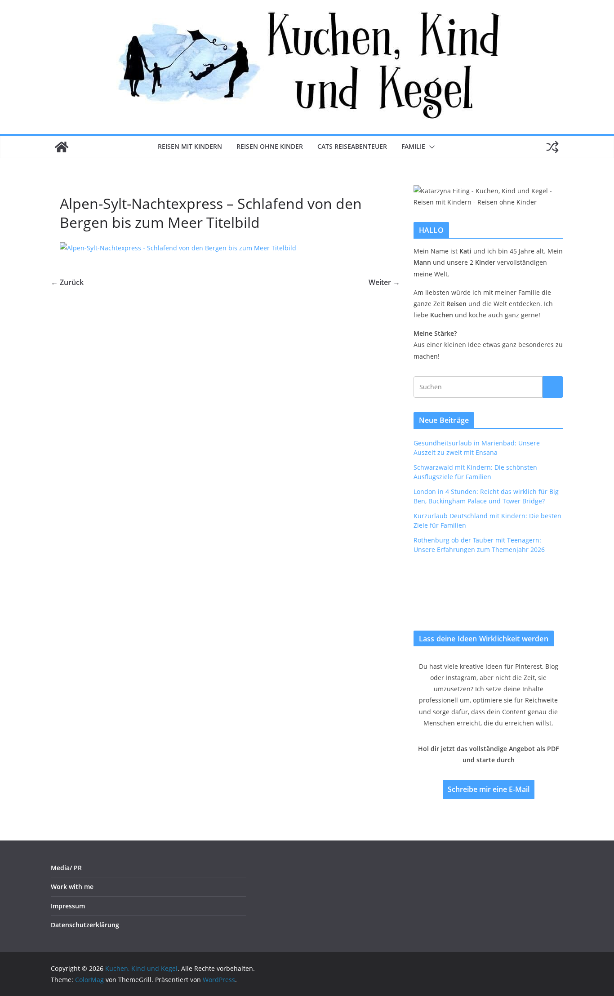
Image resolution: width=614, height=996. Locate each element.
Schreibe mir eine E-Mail (488, 789)
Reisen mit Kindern (190, 146)
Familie (413, 146)
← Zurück (67, 282)
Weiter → (384, 282)
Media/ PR (66, 867)
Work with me (72, 886)
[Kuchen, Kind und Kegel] (61, 147)
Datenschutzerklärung (85, 924)
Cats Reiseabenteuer (352, 146)
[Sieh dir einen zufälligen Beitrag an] (552, 147)
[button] (430, 147)
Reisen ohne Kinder (269, 146)
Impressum (68, 906)
